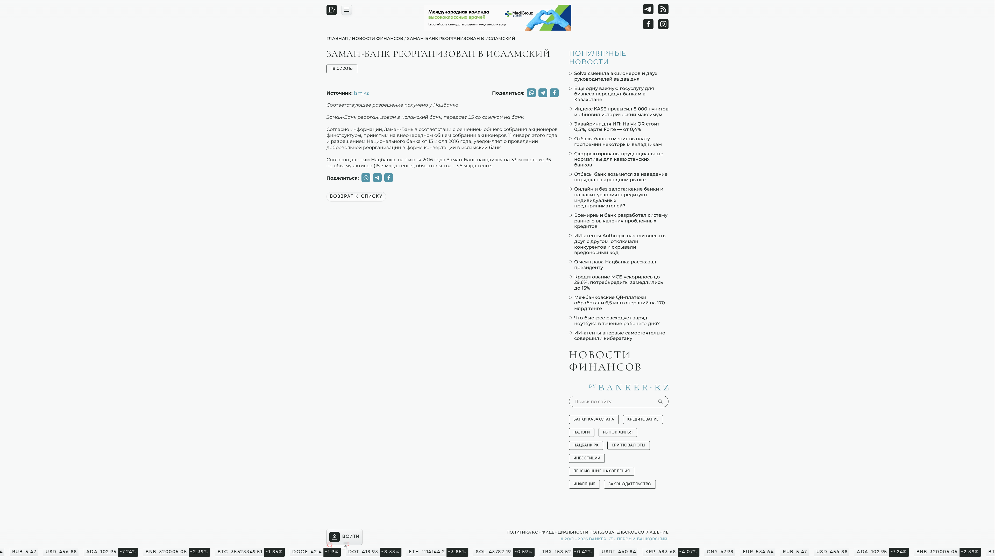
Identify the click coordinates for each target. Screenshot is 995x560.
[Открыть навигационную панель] (347, 10)
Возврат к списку (356, 196)
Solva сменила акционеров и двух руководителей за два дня (615, 76)
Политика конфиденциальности (547, 532)
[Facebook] (648, 24)
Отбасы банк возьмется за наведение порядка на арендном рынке (620, 177)
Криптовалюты (628, 445)
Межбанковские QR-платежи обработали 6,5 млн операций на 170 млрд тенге (619, 303)
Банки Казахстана (593, 419)
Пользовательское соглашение (629, 532)
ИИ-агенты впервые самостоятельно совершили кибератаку (619, 335)
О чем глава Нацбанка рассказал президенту (615, 264)
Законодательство (629, 484)
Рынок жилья (618, 432)
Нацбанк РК (586, 445)
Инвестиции (586, 458)
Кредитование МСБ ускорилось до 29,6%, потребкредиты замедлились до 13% (618, 282)
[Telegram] (648, 9)
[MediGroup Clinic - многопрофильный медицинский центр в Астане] (497, 18)
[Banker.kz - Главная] (331, 10)
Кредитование (643, 419)
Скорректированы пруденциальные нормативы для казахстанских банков (618, 159)
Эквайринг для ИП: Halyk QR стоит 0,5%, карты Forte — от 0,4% (616, 126)
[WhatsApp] (531, 92)
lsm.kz (361, 93)
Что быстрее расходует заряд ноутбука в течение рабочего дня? (617, 320)
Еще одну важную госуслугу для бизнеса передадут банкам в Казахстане (614, 94)
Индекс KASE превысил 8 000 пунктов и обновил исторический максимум (621, 111)
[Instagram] (663, 24)
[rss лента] (663, 9)
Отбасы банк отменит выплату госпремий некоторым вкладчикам (618, 141)
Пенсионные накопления (601, 471)
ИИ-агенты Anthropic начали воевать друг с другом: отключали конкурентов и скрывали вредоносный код (619, 244)
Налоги (581, 432)
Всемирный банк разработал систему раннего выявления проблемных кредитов (620, 220)
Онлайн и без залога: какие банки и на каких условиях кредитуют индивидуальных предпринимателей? (618, 197)
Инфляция (584, 484)
